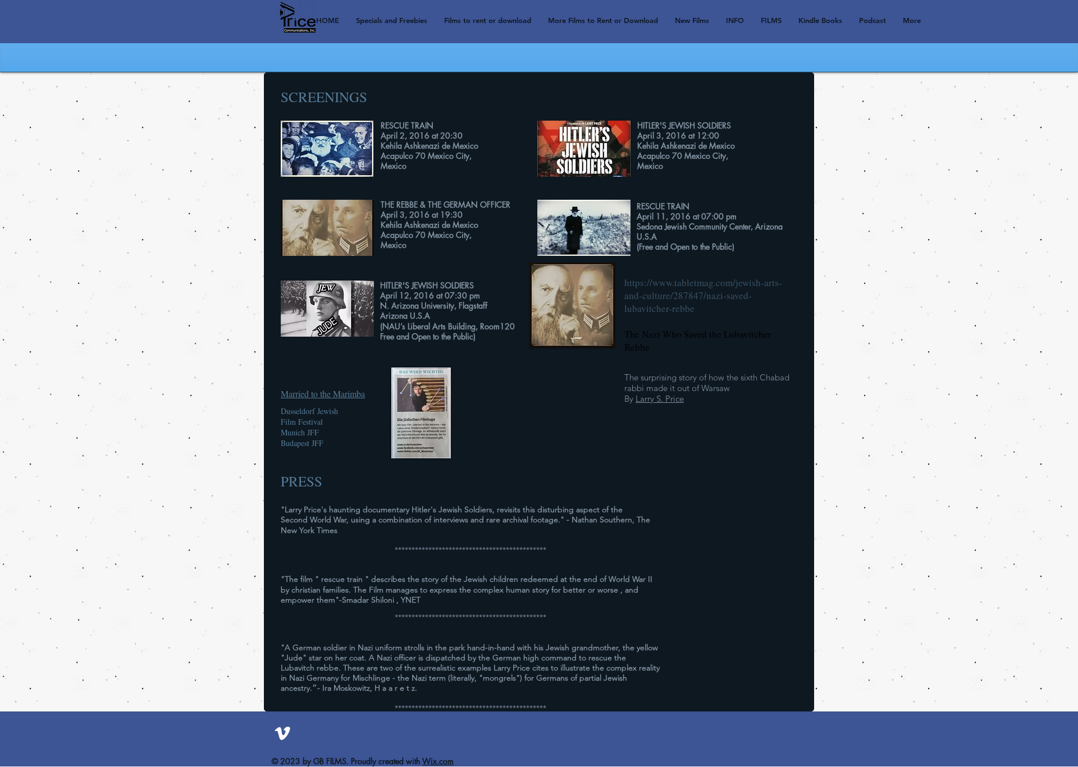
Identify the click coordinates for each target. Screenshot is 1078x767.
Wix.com (438, 761)
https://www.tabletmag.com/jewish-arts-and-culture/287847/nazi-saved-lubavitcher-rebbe (703, 295)
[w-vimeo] (282, 733)
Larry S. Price (660, 398)
